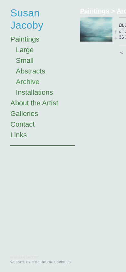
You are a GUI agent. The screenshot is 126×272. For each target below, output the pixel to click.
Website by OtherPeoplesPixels (40, 262)
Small (25, 60)
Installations (34, 92)
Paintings (24, 39)
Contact (22, 124)
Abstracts (30, 71)
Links (18, 135)
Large (25, 50)
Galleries (24, 114)
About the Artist (34, 103)
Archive (27, 82)
